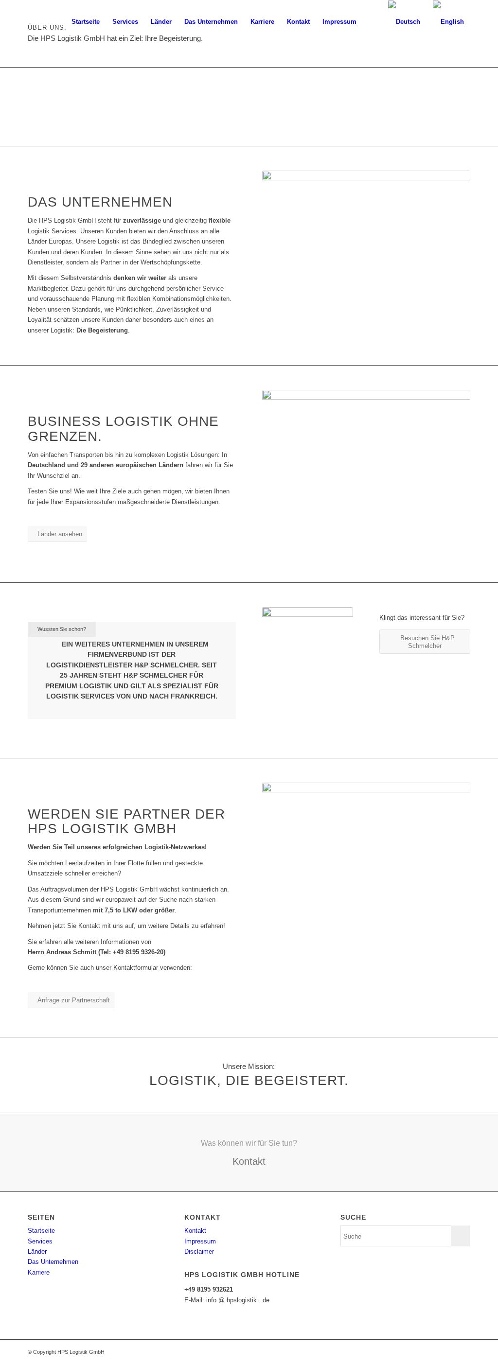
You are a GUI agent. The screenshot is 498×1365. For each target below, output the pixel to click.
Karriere (39, 1272)
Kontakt (195, 1230)
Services (40, 1241)
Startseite (41, 1230)
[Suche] (372, 21)
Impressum (200, 1241)
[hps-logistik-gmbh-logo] (60, 21)
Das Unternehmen (53, 1261)
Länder (37, 1251)
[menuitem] (85, 21)
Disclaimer (199, 1251)
